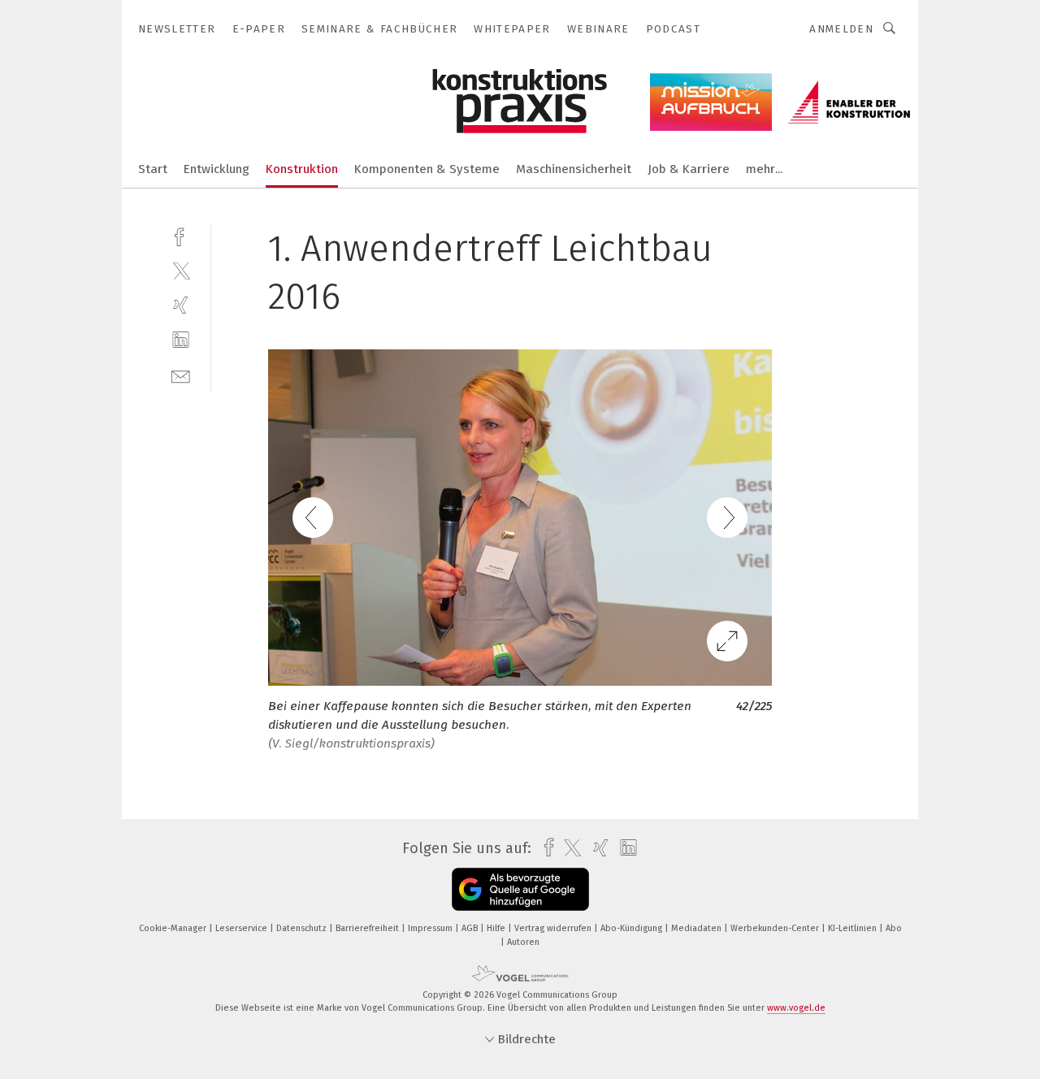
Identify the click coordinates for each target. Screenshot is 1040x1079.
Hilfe (497, 928)
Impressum (431, 928)
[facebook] (181, 235)
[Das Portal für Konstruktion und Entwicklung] (152, 167)
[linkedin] (181, 340)
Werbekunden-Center (775, 928)
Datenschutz (302, 928)
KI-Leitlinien (853, 928)
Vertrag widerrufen (554, 928)
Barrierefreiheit (368, 928)
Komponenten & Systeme (427, 169)
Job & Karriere (689, 169)
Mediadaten (697, 928)
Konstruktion (302, 169)
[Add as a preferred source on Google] (520, 889)
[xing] (181, 305)
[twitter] (181, 270)
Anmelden (841, 29)
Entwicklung (216, 169)
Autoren (523, 942)
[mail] (181, 375)
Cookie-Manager (174, 928)
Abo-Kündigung (632, 928)
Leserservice (242, 928)
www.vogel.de (796, 1008)
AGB (471, 928)
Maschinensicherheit (573, 169)
